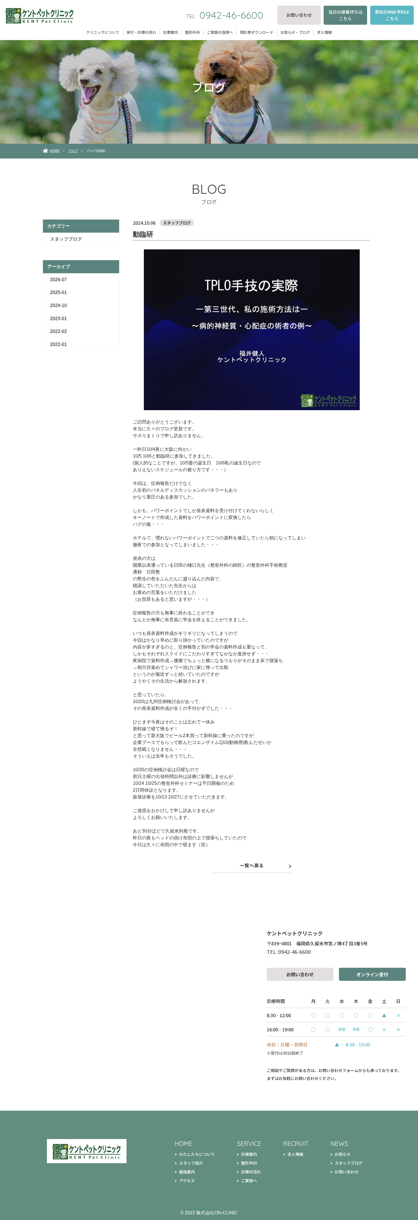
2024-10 (58, 305)
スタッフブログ (66, 239)
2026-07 (58, 279)
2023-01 (58, 318)
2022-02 (58, 331)
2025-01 (58, 292)
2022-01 (58, 344)
